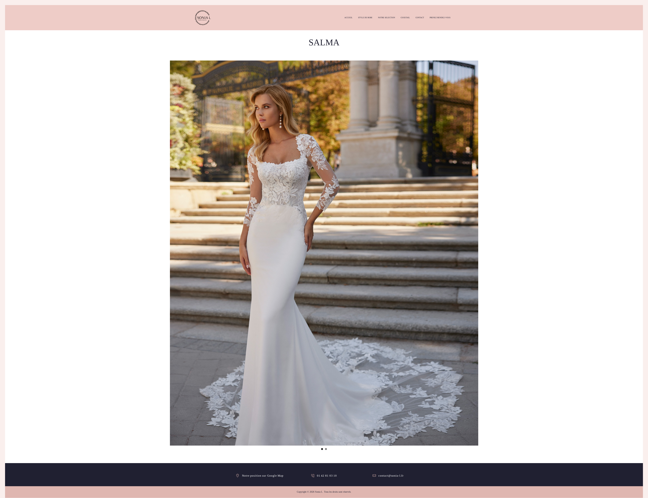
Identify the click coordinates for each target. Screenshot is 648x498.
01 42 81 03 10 (327, 475)
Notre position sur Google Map (263, 475)
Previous (164, 253)
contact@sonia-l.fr (390, 475)
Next (483, 253)
